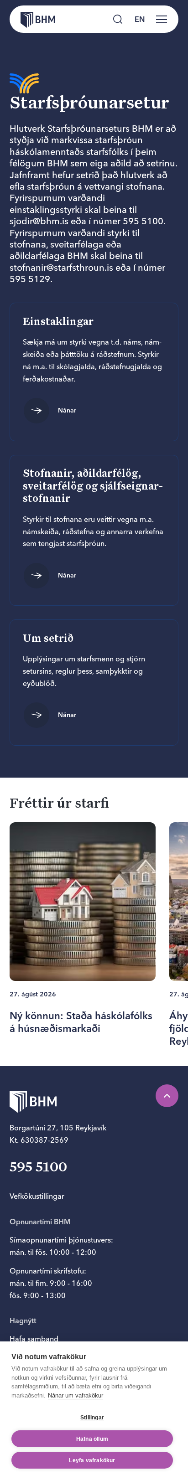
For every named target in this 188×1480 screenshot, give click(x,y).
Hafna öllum (92, 1439)
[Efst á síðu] (167, 1095)
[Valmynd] (161, 19)
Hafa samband (34, 1338)
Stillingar (92, 1417)
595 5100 (38, 1168)
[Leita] (117, 19)
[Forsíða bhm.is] (32, 19)
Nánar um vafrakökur (75, 1395)
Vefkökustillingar (37, 1196)
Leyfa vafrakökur (92, 1460)
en (140, 19)
